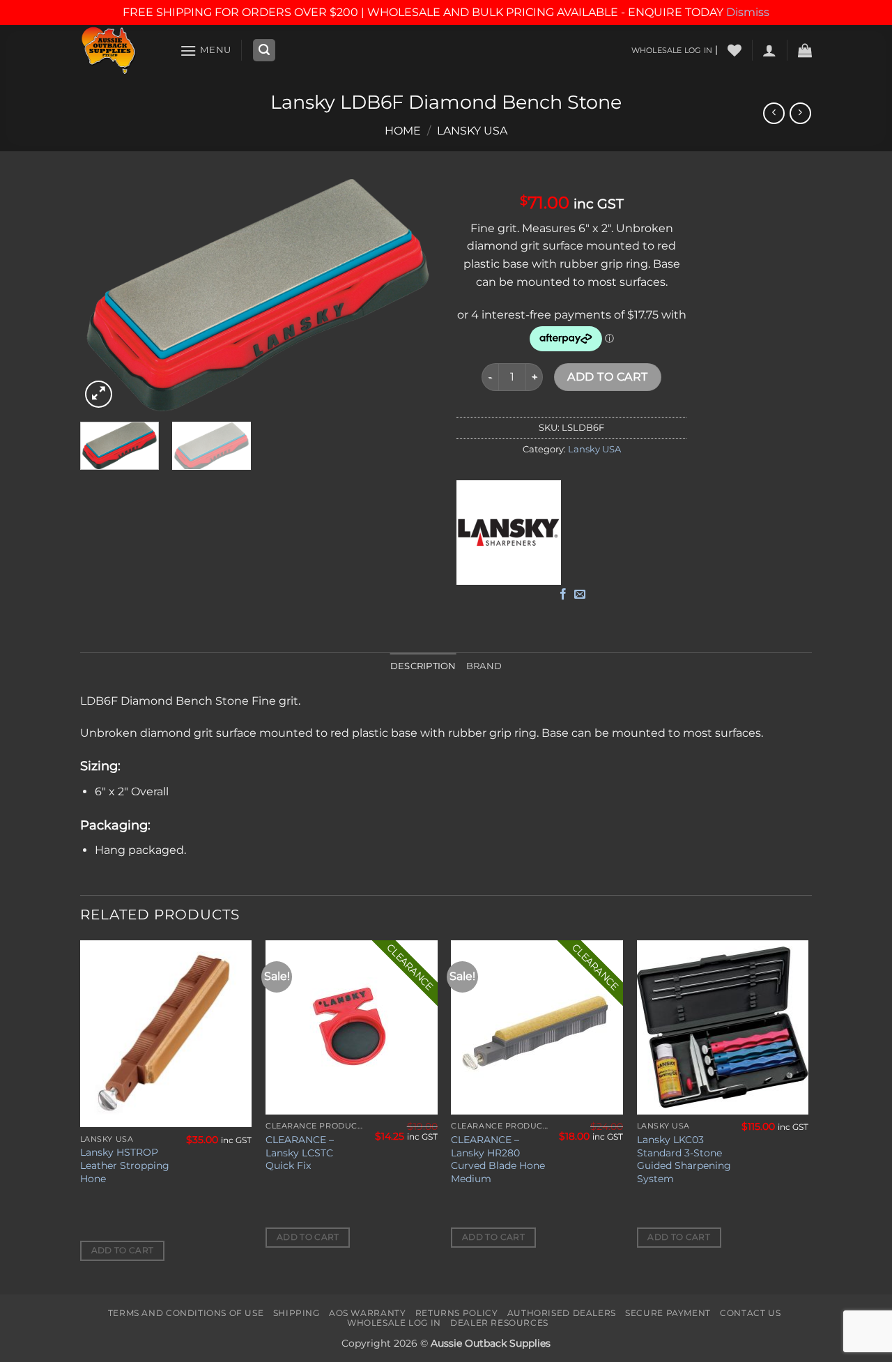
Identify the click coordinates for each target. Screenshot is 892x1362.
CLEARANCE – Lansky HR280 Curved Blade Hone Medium (498, 1159)
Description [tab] (423, 666)
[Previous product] (800, 113)
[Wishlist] (734, 50)
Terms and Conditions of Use (186, 1313)
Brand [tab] (484, 666)
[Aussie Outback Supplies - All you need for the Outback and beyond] (119, 50)
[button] (205, 50)
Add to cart (607, 376)
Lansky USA (472, 130)
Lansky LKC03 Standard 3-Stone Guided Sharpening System (684, 1159)
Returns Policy (456, 1313)
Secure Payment (668, 1313)
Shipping (296, 1313)
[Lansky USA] (508, 532)
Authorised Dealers (561, 1313)
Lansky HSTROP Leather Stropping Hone (124, 1165)
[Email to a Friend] (579, 594)
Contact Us (750, 1313)
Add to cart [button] (122, 1250)
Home (403, 130)
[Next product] (774, 113)
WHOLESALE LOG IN (671, 50)
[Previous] (104, 295)
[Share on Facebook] (563, 594)
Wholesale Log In (394, 1322)
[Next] (411, 295)
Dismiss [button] (747, 12)
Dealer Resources (499, 1322)
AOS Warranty (367, 1313)
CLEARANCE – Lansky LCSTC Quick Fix (300, 1152)
